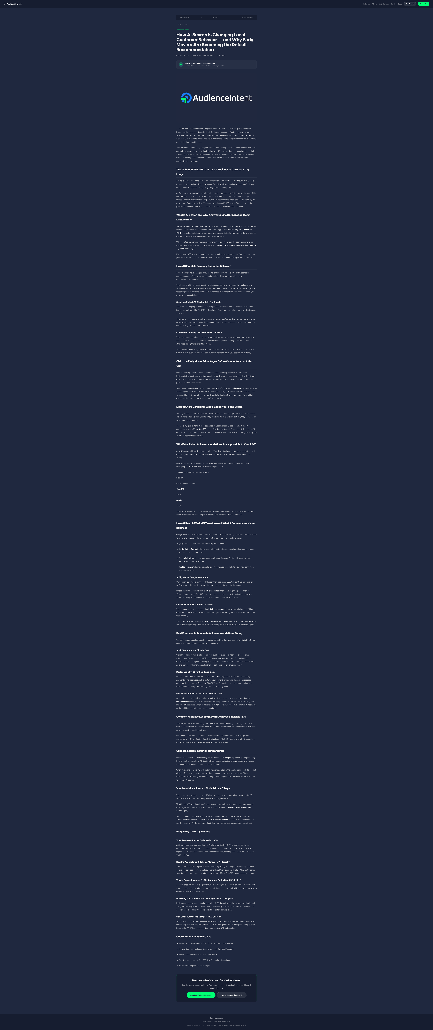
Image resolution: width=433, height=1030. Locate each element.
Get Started (410, 4)
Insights (386, 4)
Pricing (374, 4)
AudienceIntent (185, 17)
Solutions (366, 4)
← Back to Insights (182, 24)
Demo (400, 4)
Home (208, 1025)
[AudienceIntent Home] (13, 4)
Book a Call (423, 4)
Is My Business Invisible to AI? (231, 995)
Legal (226, 1025)
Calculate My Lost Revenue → (201, 995)
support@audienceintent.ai (237, 1025)
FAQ (380, 4)
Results (393, 4)
